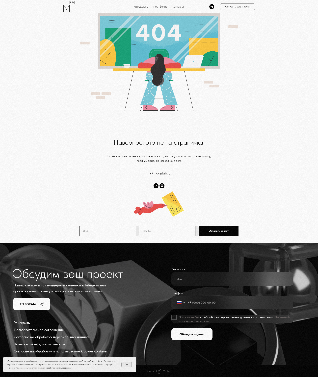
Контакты (178, 6)
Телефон (177, 293)
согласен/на (190, 317)
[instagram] (161, 185)
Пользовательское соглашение (39, 330)
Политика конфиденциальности (39, 344)
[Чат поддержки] (211, 6)
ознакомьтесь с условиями (31, 368)
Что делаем (141, 6)
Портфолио (160, 6)
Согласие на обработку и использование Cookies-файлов (60, 351)
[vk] (156, 185)
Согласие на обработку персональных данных (51, 337)
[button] (237, 6)
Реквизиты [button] (22, 322)
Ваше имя (178, 269)
